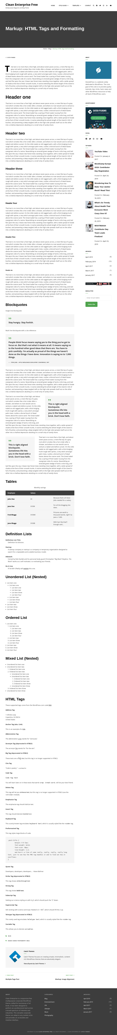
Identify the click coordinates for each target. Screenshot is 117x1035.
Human (15, 941)
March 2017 (89, 271)
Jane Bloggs (12, 523)
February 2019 (90, 262)
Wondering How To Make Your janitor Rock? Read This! (103, 186)
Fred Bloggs (12, 515)
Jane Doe (11, 506)
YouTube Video (101, 151)
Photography (21, 941)
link (24, 729)
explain (26, 569)
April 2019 (89, 257)
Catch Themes (11, 57)
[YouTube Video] (89, 157)
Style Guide (63, 5)
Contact (88, 5)
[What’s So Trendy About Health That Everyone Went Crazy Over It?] (89, 208)
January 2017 (90, 275)
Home (53, 5)
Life (46, 1005)
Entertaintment (49, 1002)
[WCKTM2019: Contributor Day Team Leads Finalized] (89, 231)
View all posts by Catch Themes (34, 964)
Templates (75, 5)
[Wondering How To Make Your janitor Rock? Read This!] (89, 189)
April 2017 (89, 266)
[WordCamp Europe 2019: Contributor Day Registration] (89, 169)
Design (10, 941)
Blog (49, 49)
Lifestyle (47, 1009)
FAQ (50, 705)
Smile (28, 941)
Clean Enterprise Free (22, 4)
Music (46, 1012)
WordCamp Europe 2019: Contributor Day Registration (103, 167)
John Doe (11, 499)
